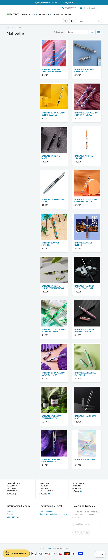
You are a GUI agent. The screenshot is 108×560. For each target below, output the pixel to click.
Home (24, 14)
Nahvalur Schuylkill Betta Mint (85, 374)
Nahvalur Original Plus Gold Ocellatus (53, 114)
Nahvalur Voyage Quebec (83, 244)
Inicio (9, 27)
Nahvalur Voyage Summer (50, 244)
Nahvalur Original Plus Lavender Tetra (53, 374)
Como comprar (13, 517)
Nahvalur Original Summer (84, 157)
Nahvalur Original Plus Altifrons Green (53, 330)
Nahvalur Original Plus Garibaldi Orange (86, 200)
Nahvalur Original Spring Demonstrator (52, 287)
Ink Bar (56, 14)
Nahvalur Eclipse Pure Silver (52, 200)
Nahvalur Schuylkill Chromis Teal (85, 70)
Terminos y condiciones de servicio (53, 514)
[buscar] (99, 21)
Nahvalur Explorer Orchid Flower (51, 417)
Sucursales (66, 14)
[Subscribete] (98, 524)
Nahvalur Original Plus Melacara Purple (86, 114)
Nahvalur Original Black (51, 157)
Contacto (10, 514)
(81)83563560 (70, 8)
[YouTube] (87, 532)
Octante (48, 548)
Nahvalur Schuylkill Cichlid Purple (52, 460)
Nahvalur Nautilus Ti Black (85, 417)
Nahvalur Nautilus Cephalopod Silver (84, 287)
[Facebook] (75, 532)
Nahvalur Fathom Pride (86, 459)
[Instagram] (81, 532)
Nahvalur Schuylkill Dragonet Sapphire (52, 70)
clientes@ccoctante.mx (92, 8)
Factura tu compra (47, 511)
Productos (44, 14)
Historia (10, 511)
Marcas (32, 14)
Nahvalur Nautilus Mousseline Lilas (84, 330)
